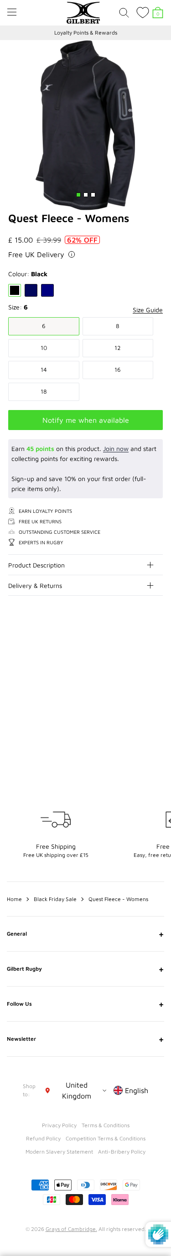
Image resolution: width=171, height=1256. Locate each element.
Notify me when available (85, 420)
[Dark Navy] (31, 290)
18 (44, 391)
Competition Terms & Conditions (105, 1138)
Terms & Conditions (106, 1125)
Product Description (36, 565)
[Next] (156, 650)
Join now (116, 448)
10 (44, 347)
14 (44, 369)
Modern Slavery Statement (59, 1151)
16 (117, 369)
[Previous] (138, 650)
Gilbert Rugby (85, 968)
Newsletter (85, 1039)
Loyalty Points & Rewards (85, 32)
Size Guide (148, 310)
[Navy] (47, 290)
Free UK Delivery (36, 254)
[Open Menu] (11, 12)
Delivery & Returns (35, 585)
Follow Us (85, 1004)
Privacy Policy (59, 1125)
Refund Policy (43, 1138)
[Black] (14, 290)
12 (117, 347)
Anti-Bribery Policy (121, 1151)
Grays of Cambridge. (71, 1229)
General (85, 933)
